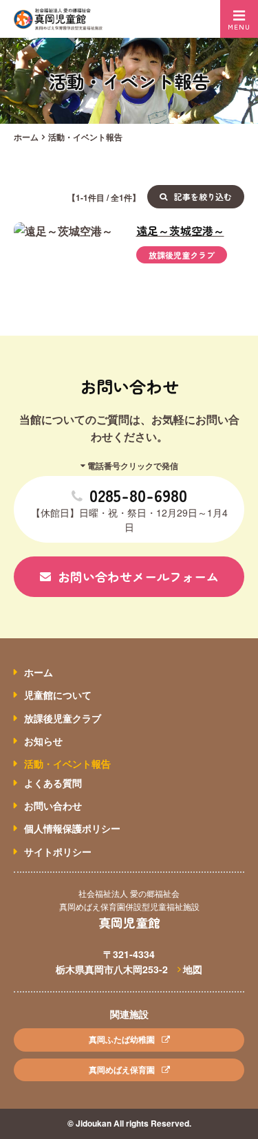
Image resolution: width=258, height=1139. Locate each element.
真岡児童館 (129, 922)
